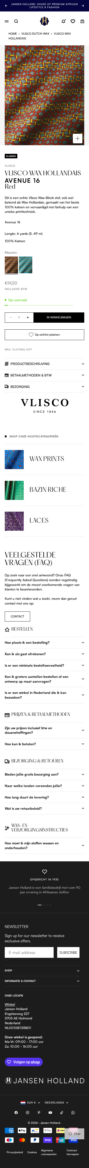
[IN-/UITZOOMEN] (77, 138)
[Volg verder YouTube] (50, 1112)
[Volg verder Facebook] (16, 1112)
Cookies (32, 1152)
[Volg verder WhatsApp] (73, 1112)
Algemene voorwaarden (48, 1152)
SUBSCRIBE (68, 952)
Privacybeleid (15, 1152)
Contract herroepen (73, 1152)
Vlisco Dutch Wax (35, 33)
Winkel (10, 1004)
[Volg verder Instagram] (27, 1112)
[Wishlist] (73, 21)
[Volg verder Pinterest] (39, 1112)
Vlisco (10, 165)
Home (13, 33)
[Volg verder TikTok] (62, 1112)
